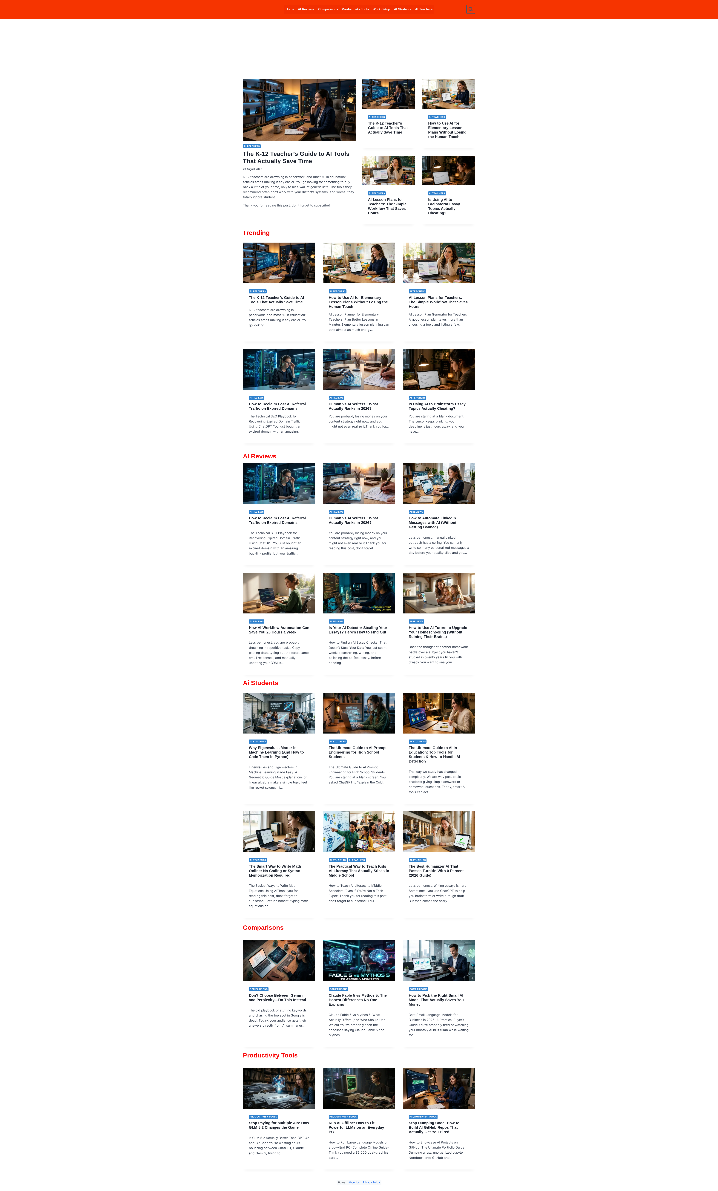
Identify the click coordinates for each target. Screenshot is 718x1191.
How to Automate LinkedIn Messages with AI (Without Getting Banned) (432, 522)
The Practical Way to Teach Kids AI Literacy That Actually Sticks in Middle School (359, 870)
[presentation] (299, 110)
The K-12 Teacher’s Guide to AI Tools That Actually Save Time (388, 127)
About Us (354, 1182)
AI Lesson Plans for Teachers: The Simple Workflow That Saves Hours (438, 302)
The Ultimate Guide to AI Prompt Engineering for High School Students (358, 752)
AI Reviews (306, 9)
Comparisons (328, 9)
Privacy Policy (371, 1182)
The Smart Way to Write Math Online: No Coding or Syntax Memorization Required (275, 870)
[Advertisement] (359, 47)
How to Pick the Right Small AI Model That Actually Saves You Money (436, 999)
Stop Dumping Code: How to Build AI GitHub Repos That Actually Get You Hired (434, 1127)
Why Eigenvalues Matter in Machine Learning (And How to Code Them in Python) (276, 752)
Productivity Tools (355, 9)
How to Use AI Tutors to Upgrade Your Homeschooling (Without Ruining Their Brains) (438, 632)
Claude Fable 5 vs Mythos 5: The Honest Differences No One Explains (358, 999)
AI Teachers (423, 9)
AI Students (402, 9)
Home (290, 9)
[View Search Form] (470, 9)
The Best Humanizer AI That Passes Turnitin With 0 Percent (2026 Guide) (436, 870)
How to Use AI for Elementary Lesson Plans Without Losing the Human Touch (358, 302)
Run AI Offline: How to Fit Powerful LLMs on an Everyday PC (356, 1127)
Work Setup (381, 9)
